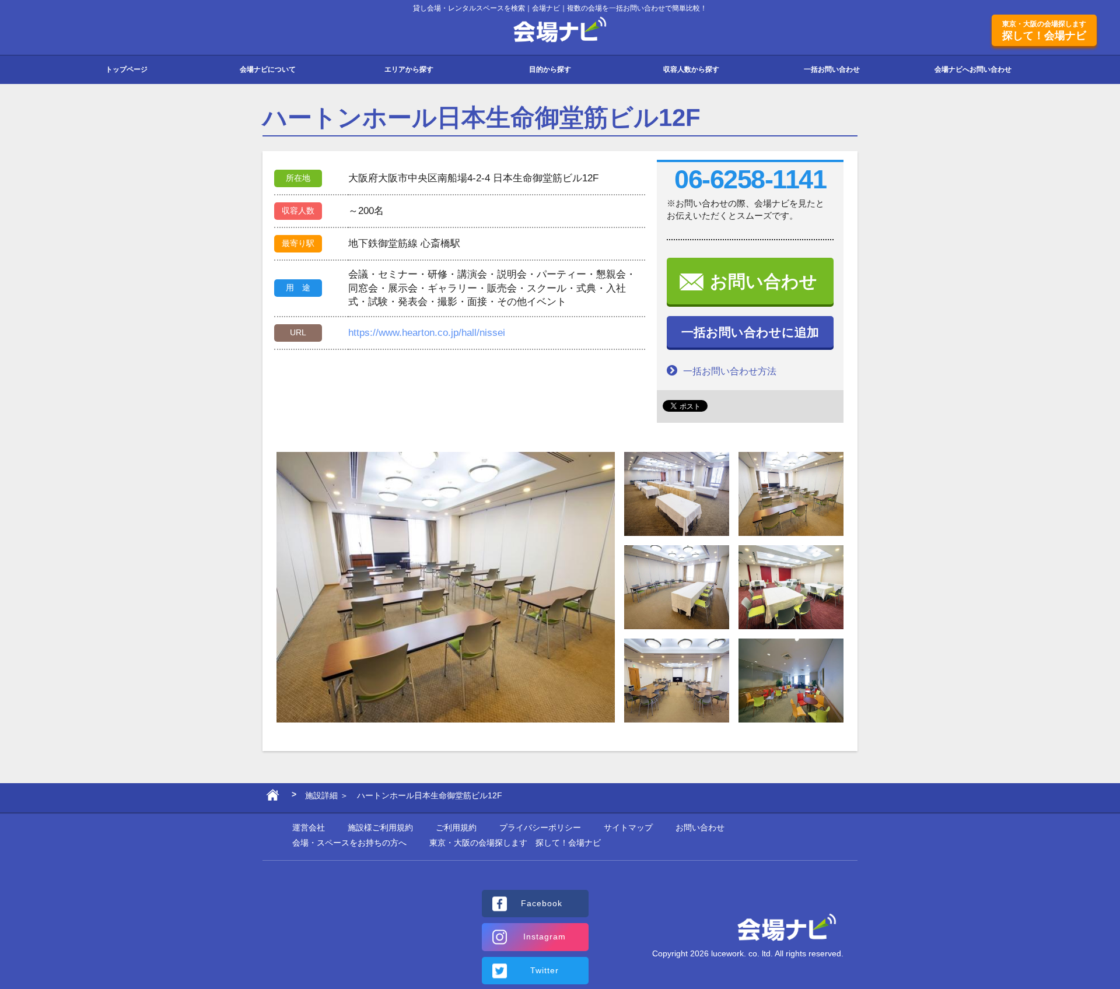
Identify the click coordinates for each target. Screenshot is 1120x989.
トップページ (127, 69)
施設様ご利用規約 (380, 827)
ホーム (272, 797)
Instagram (544, 936)
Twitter (544, 970)
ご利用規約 (456, 827)
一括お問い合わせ (832, 69)
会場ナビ (560, 30)
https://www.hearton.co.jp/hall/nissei (426, 332)
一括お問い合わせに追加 (750, 332)
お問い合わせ (763, 281)
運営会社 (308, 827)
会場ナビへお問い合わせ (973, 69)
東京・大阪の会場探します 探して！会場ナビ (515, 842)
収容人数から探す (691, 69)
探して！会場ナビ (1044, 30)
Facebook (541, 903)
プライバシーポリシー (540, 827)
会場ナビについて (268, 69)
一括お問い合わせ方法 (729, 371)
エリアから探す (408, 69)
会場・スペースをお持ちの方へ (349, 842)
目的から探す (550, 69)
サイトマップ (628, 827)
